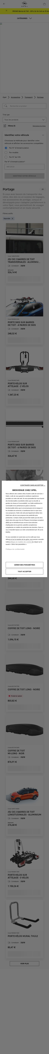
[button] (32, 485)
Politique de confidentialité (15, 549)
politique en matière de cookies (20, 542)
